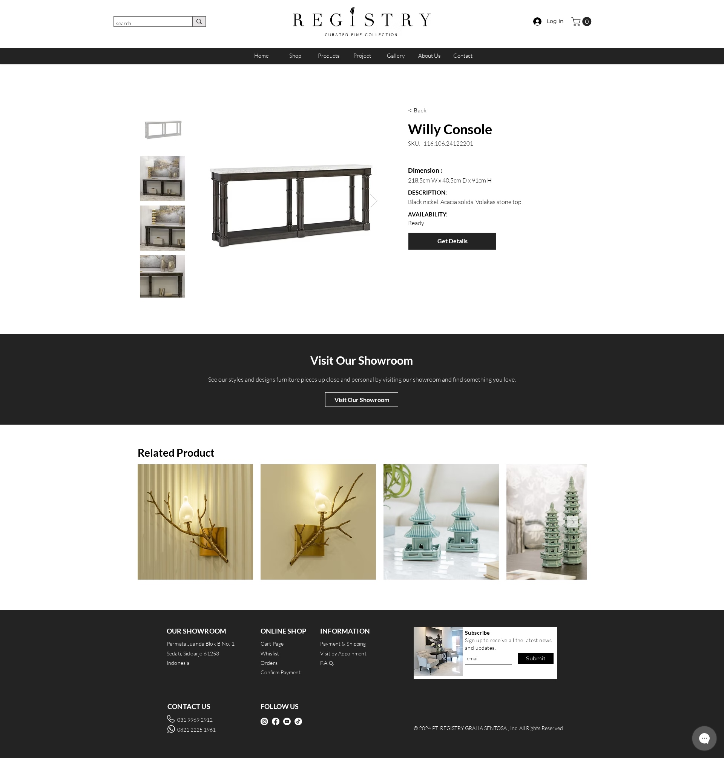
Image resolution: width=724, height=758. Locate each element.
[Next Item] (374, 200)
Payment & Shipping (343, 643)
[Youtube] (287, 721)
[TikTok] (298, 721)
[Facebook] (275, 721)
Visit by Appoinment (343, 653)
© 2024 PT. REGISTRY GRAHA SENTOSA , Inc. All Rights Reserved (488, 728)
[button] (582, 21)
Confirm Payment (281, 672)
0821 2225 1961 (196, 729)
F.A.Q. (327, 663)
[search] (199, 21)
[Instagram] (264, 721)
